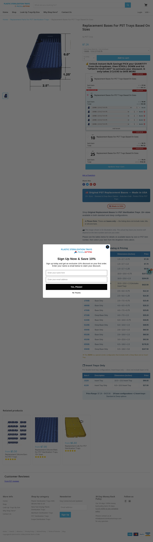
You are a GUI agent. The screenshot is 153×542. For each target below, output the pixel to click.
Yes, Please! (76, 287)
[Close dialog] (107, 247)
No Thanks (76, 293)
